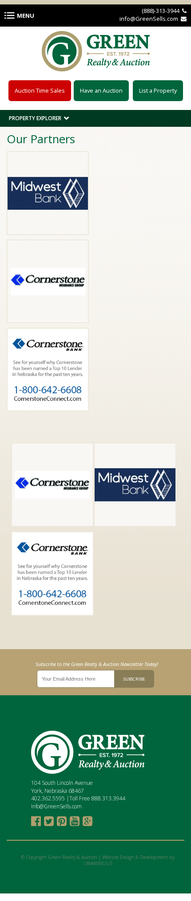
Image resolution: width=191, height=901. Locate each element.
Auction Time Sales (40, 90)
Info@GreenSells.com (56, 806)
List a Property (158, 90)
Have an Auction (101, 90)
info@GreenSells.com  (153, 19)
